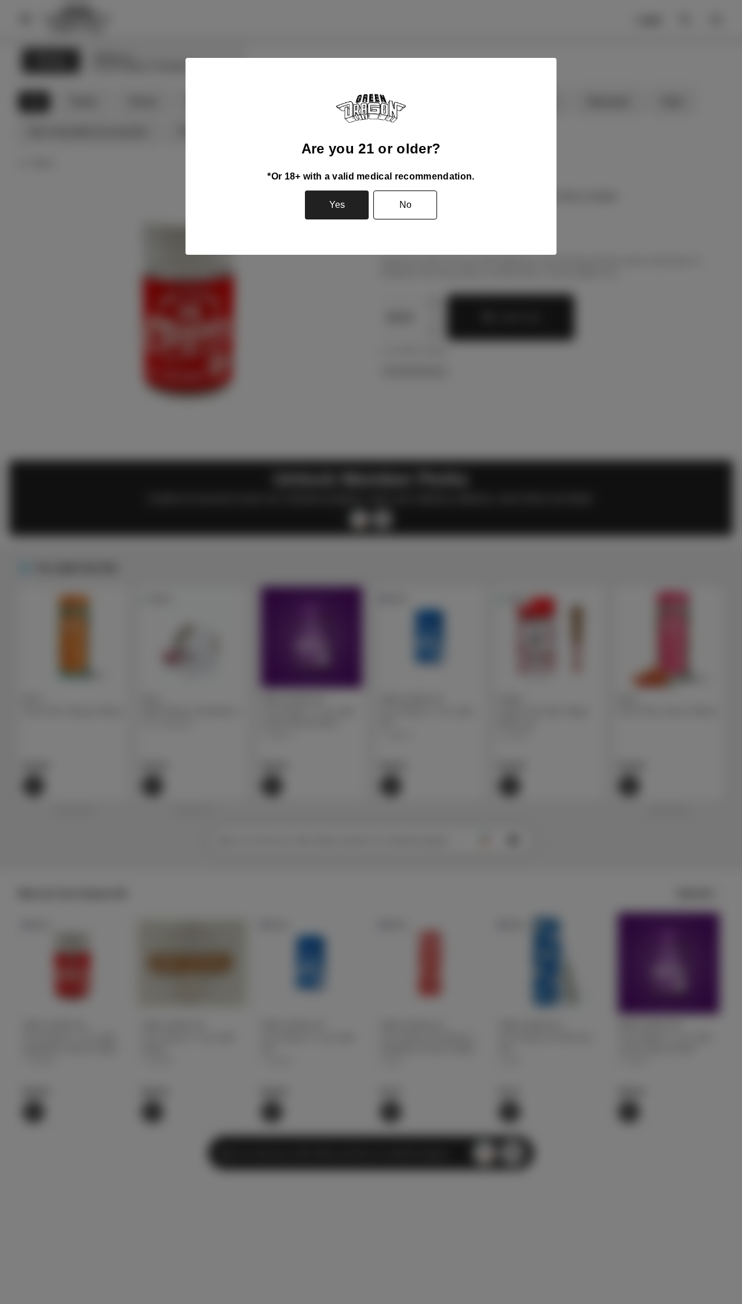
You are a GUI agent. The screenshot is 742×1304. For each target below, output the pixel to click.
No (405, 205)
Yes (337, 205)
